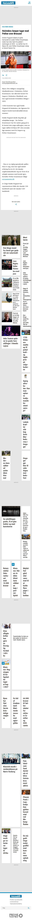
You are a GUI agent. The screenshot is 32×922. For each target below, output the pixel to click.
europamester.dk (8, 179)
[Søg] (28, 908)
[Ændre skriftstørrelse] (3, 75)
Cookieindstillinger (14, 901)
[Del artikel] (6, 75)
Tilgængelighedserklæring (16, 903)
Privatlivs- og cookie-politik (16, 899)
